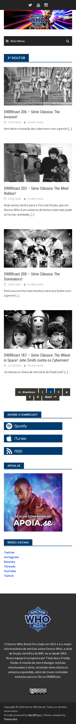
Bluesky (9, 562)
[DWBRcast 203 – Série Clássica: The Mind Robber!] (38, 162)
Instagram (11, 557)
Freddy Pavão (35, 122)
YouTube (10, 571)
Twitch (9, 576)
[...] (70, 129)
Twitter (9, 552)
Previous (28, 392)
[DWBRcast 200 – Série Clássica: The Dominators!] (38, 248)
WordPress (34, 715)
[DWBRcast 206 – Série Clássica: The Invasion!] (38, 86)
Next (48, 397)
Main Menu (18, 41)
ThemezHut (10, 719)
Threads (10, 566)
